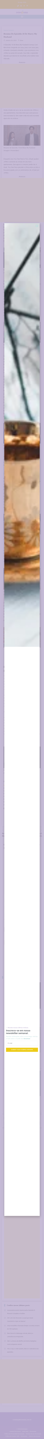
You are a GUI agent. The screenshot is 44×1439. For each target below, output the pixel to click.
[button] (37, 226)
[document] (22, 719)
